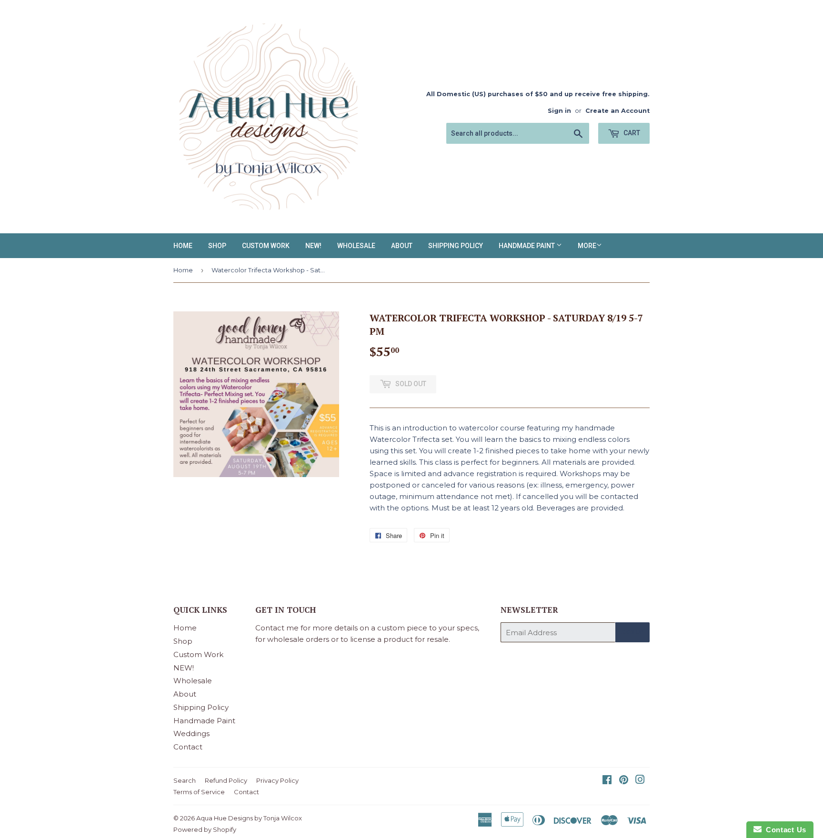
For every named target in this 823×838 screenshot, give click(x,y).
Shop (217, 245)
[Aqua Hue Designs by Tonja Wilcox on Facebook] (607, 780)
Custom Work (266, 245)
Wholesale (356, 245)
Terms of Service (199, 792)
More (587, 245)
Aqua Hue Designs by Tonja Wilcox (249, 818)
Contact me (277, 627)
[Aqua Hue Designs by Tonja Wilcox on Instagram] (640, 780)
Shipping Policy (455, 245)
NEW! (313, 245)
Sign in (559, 110)
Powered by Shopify (204, 829)
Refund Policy (226, 780)
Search (184, 780)
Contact (187, 746)
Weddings (191, 733)
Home (182, 245)
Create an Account (617, 110)
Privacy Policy (277, 780)
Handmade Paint (527, 245)
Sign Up (632, 632)
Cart (631, 133)
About (401, 245)
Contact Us (784, 830)
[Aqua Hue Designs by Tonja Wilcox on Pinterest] (624, 780)
